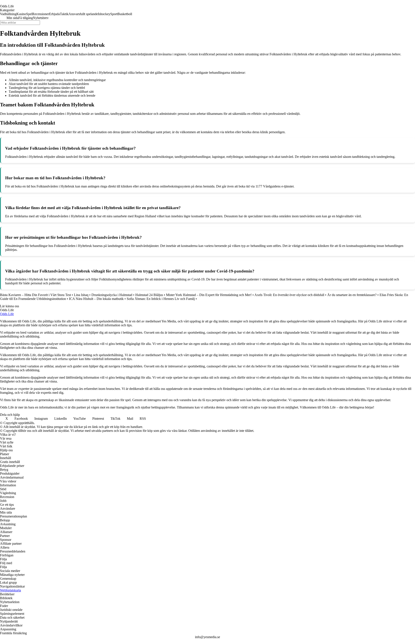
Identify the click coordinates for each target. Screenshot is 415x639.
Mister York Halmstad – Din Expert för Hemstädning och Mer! (209, 295)
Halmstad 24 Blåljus (149, 295)
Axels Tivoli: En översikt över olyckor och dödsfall (289, 295)
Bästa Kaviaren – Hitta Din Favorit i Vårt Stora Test (35, 295)
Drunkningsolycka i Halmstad (111, 295)
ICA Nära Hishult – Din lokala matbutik (96, 299)
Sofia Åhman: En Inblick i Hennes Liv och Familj (161, 299)
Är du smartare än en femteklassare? (352, 295)
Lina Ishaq (81, 295)
